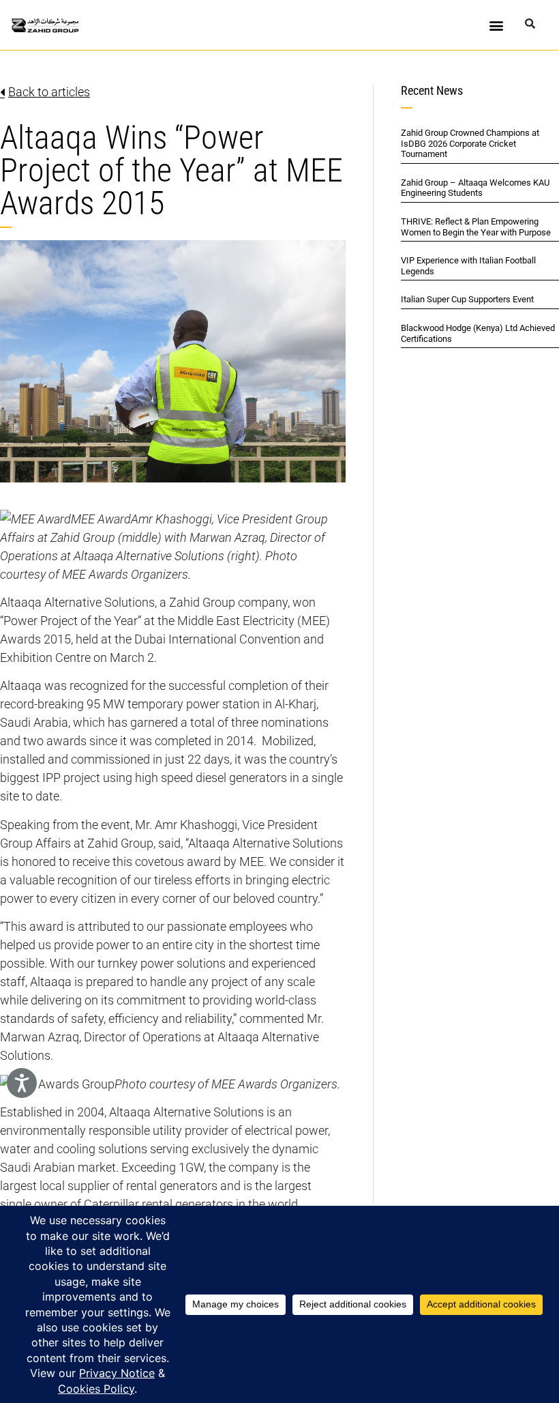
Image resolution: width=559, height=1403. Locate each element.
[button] (496, 25)
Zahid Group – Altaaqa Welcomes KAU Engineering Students (475, 188)
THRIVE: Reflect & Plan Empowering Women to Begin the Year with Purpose (476, 226)
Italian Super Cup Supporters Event (467, 299)
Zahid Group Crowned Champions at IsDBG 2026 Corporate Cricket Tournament (470, 143)
